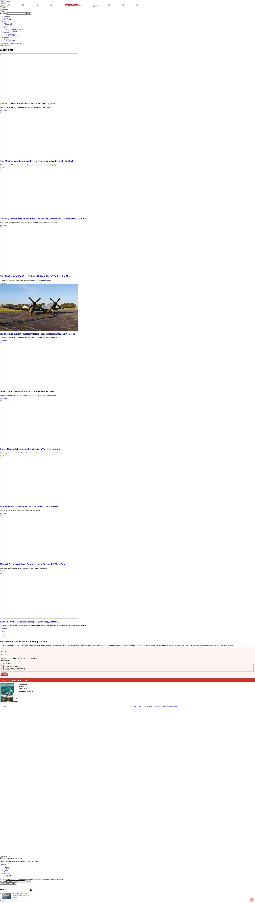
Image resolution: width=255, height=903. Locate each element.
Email (1, 893)
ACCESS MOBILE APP (26, 691)
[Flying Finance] (115, 6)
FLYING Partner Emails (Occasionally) (15, 670)
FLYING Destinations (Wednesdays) (15, 668)
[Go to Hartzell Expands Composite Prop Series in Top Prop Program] (127, 422)
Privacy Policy (8, 875)
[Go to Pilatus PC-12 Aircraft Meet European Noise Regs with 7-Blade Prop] (127, 537)
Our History (7, 869)
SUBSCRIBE (23, 684)
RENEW (21, 686)
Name (3, 655)
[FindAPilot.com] (129, 6)
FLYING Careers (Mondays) (12, 666)
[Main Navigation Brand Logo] (4, 9)
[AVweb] (43, 6)
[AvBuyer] (58, 6)
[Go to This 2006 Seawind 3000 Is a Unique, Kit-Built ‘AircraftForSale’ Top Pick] (127, 249)
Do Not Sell (7, 876)
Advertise (6, 867)
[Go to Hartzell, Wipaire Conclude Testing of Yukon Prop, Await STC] (127, 595)
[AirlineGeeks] (29, 6)
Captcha (3, 672)
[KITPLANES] (72, 6)
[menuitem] (129, 16)
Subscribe (7, 873)
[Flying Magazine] (4, 6)
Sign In (3, 898)
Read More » (3, 110)
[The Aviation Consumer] (100, 6)
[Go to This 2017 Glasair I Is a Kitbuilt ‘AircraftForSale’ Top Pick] (127, 77)
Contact (6, 870)
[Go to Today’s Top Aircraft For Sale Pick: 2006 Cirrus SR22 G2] (127, 364)
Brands (3, 3)
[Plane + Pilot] (86, 6)
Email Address (5, 660)
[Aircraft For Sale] (15, 6)
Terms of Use (7, 872)
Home (1, 45)
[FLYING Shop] (143, 6)
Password (2, 895)
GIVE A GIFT (23, 689)
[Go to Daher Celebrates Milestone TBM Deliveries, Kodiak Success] (127, 480)
